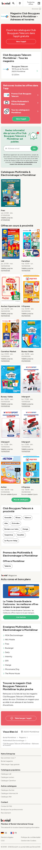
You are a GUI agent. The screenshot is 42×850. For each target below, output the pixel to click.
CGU (3, 841)
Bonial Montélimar (9, 737)
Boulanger (9, 648)
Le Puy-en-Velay (10, 541)
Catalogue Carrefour (8, 781)
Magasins (22, 737)
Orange (25, 529)
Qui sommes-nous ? (8, 758)
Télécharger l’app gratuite (10, 764)
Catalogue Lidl (6, 774)
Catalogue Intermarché (9, 793)
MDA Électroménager (14, 635)
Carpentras (8, 535)
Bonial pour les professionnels (12, 810)
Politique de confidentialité (30, 837)
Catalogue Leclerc (7, 777)
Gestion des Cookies (28, 841)
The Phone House (12, 673)
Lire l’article (21, 617)
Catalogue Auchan (7, 790)
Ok (34, 148)
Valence (28, 518)
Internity (8, 656)
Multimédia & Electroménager (13, 740)
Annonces (35, 9)
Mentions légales (7, 837)
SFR (7, 661)
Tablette (7, 566)
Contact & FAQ (6, 806)
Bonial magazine (7, 761)
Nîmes (18, 518)
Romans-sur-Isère (11, 529)
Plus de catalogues (21, 500)
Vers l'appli (21, 41)
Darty (7, 652)
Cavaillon (20, 535)
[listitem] (11, 199)
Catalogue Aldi (6, 797)
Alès (6, 523)
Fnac (7, 644)
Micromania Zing (12, 669)
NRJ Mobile (10, 639)
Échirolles (15, 523)
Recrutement (6, 813)
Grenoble (8, 518)
